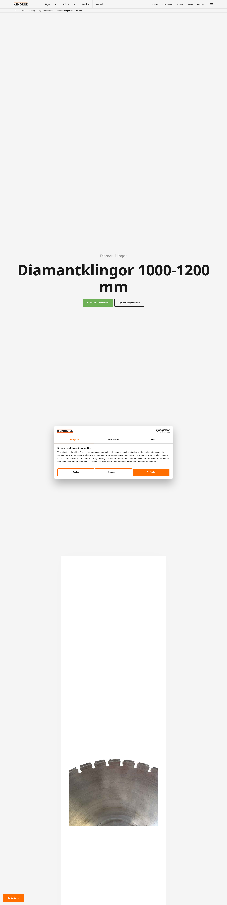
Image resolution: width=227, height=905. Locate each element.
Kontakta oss (13, 898)
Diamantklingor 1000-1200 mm (69, 10)
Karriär (180, 4)
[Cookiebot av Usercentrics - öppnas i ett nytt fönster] (158, 431)
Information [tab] (113, 439)
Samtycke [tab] (74, 439)
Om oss (200, 4)
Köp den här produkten (98, 302)
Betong (32, 10)
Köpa (66, 4)
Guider (155, 4)
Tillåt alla (151, 472)
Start (15, 10)
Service (85, 4)
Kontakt (100, 4)
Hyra (47, 4)
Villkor (190, 4)
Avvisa (76, 472)
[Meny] (211, 4)
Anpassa (112, 472)
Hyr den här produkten (129, 302)
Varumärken (167, 4)
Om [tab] (152, 439)
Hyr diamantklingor (46, 10)
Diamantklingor (113, 255)
